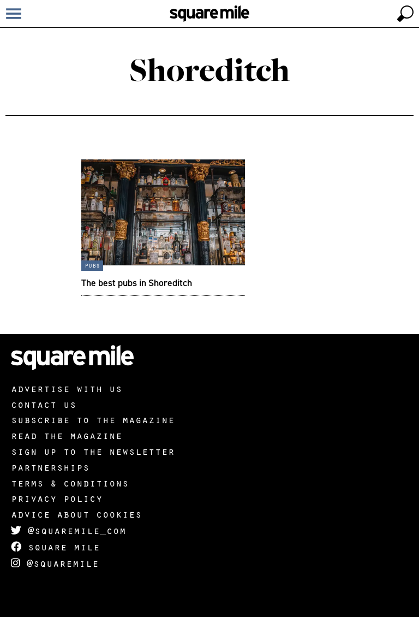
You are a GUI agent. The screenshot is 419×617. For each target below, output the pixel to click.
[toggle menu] (13, 13)
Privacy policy (57, 498)
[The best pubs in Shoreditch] (163, 227)
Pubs (92, 264)
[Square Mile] (209, 14)
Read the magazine (66, 435)
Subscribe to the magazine (93, 419)
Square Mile (60, 546)
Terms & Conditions (70, 483)
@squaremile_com (73, 530)
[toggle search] (405, 13)
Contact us (43, 404)
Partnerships (50, 467)
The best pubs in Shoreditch (136, 282)
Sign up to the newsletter (93, 451)
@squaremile (59, 563)
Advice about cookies (76, 514)
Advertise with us (66, 388)
